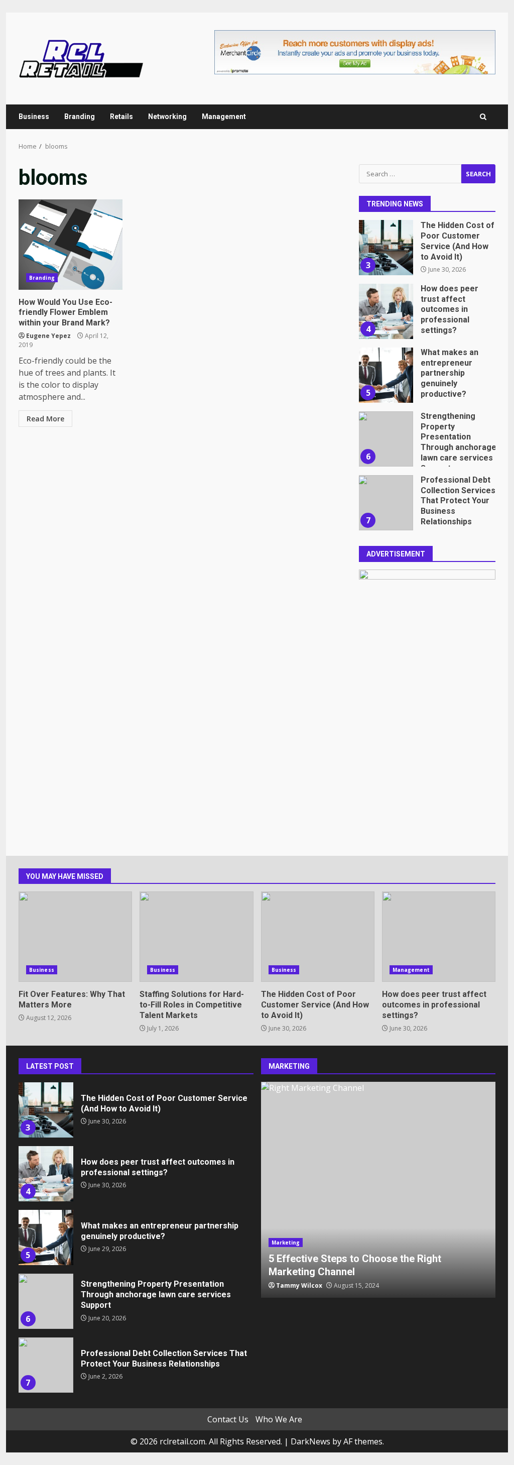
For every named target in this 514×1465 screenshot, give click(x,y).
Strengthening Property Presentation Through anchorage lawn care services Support (385, 439)
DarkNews (310, 1441)
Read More (45, 418)
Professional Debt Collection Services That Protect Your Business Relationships (385, 502)
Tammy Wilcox (299, 1285)
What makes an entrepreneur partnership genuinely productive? (385, 375)
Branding (79, 116)
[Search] (483, 117)
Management (224, 116)
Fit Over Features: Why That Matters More (75, 936)
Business (34, 116)
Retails (121, 116)
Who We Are (278, 1419)
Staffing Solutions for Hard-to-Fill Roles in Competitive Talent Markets (196, 936)
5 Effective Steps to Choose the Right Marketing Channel (378, 1190)
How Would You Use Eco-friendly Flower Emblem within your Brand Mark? (70, 244)
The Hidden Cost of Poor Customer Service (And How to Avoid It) (385, 247)
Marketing (286, 1242)
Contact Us (227, 1419)
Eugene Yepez (48, 335)
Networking (167, 116)
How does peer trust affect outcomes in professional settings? (385, 311)
